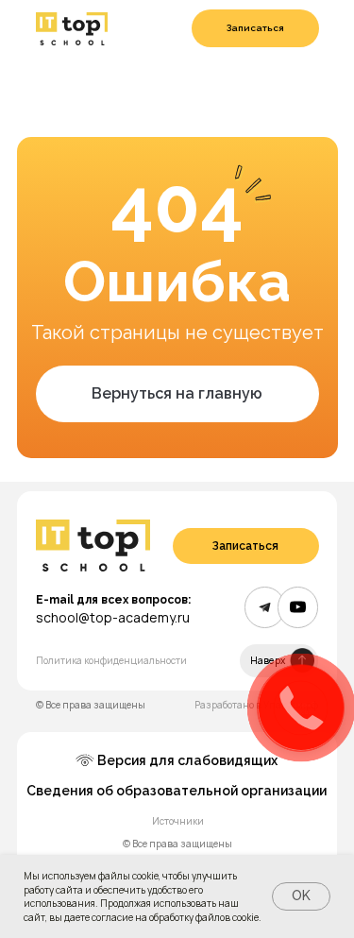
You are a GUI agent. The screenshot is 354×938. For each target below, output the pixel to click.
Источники (178, 820)
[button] (255, 28)
